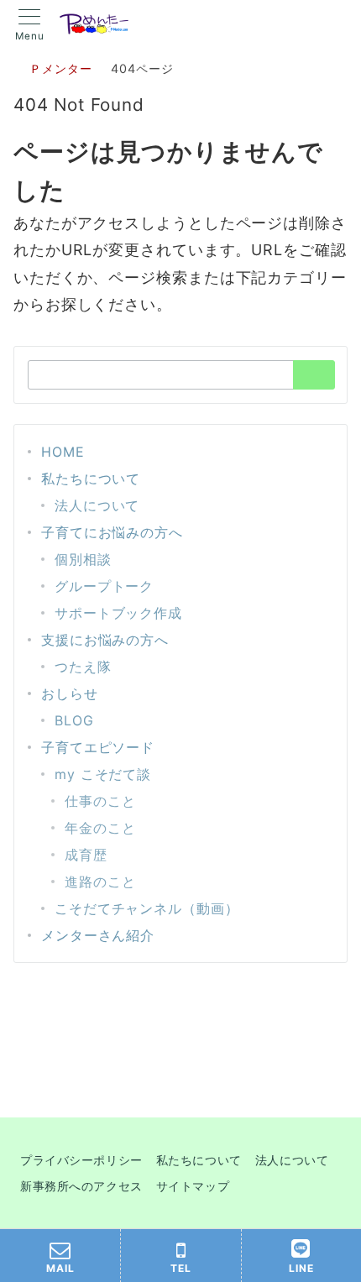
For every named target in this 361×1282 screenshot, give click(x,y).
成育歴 (86, 854)
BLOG (74, 720)
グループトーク (104, 586)
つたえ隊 (83, 666)
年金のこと (100, 827)
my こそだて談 (103, 774)
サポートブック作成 (118, 612)
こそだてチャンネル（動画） (147, 908)
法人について (97, 505)
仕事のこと (100, 801)
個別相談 (83, 559)
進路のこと (100, 881)
